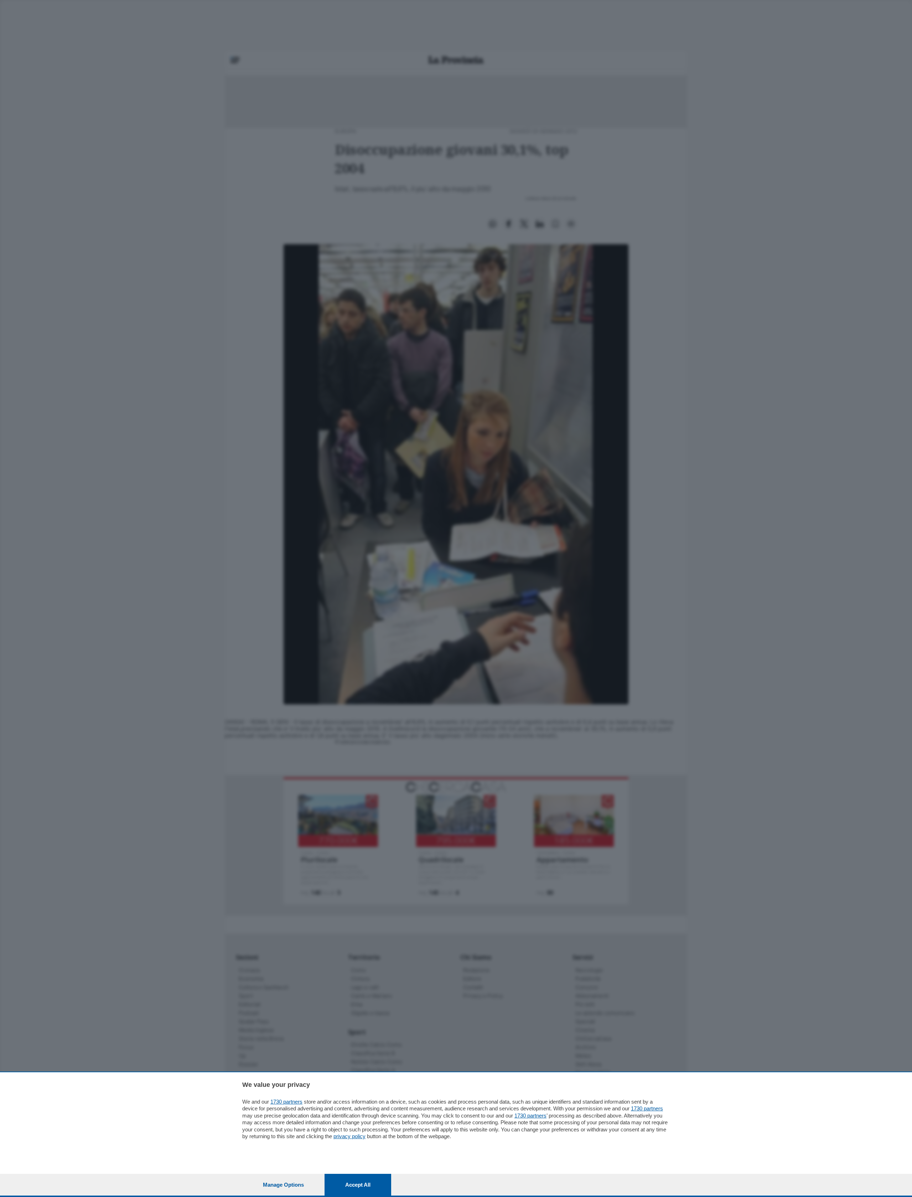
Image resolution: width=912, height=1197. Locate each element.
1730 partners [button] (286, 1102)
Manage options (283, 1185)
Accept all (357, 1185)
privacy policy (349, 1136)
